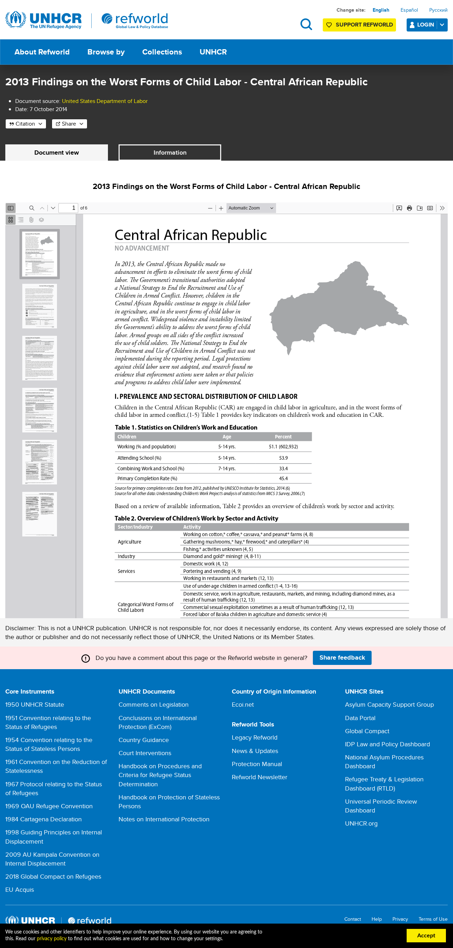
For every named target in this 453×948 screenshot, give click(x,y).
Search (306, 24)
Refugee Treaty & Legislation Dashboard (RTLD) (384, 783)
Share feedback (342, 657)
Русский (438, 9)
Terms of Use (433, 919)
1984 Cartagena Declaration (43, 819)
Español (409, 9)
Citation (25, 124)
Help (377, 919)
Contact (352, 919)
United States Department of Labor (105, 101)
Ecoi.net (243, 704)
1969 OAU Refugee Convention (49, 806)
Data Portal (360, 717)
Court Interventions (145, 752)
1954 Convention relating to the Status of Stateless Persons (48, 744)
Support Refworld (364, 25)
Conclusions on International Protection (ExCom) (158, 722)
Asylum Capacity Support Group (389, 704)
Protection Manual (257, 763)
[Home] (86, 20)
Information (170, 152)
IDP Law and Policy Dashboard (387, 744)
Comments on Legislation (154, 704)
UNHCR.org (361, 823)
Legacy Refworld (254, 737)
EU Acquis (19, 889)
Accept (426, 935)
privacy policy (52, 938)
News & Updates (255, 750)
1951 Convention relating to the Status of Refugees (48, 722)
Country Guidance (144, 739)
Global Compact (367, 730)
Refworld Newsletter (259, 776)
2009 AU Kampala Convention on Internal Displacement (52, 859)
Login (425, 25)
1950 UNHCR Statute (34, 704)
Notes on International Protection (164, 819)
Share (69, 124)
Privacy (400, 919)
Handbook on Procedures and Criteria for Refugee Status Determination (160, 775)
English (381, 9)
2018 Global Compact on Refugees (53, 876)
